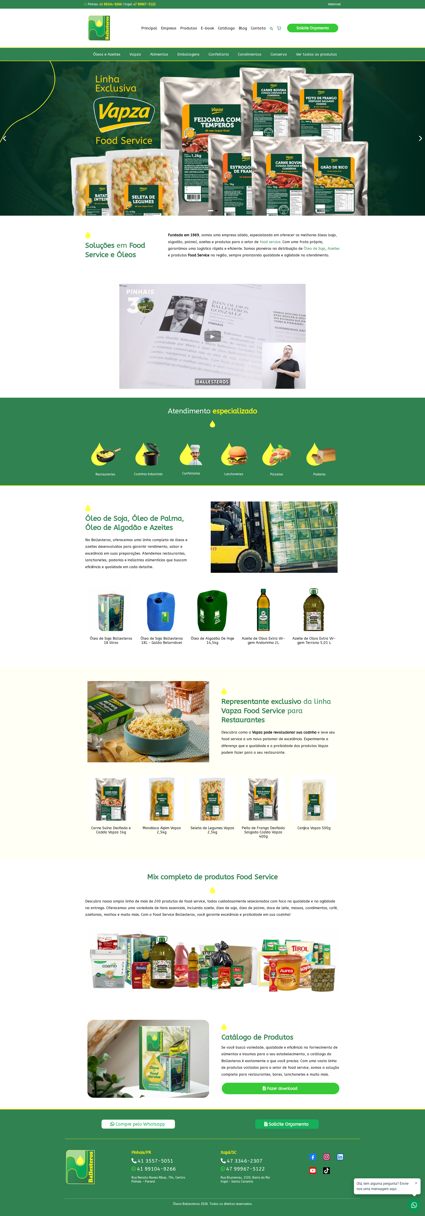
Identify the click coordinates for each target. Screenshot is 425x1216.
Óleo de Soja (314, 248)
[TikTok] (326, 1170)
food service (270, 242)
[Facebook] (313, 1157)
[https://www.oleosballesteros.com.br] (99, 28)
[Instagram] (326, 1157)
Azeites (334, 248)
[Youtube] (313, 1170)
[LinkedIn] (340, 1157)
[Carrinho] (279, 28)
